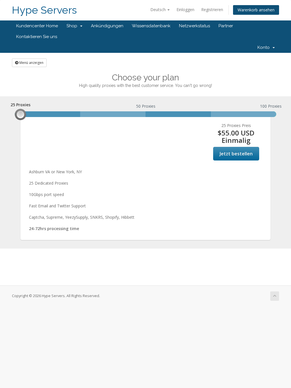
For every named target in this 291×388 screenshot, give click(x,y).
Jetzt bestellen (236, 154)
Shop (73, 25)
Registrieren (212, 9)
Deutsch (158, 9)
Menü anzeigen (30, 62)
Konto (264, 47)
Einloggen (185, 9)
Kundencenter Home (37, 25)
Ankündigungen (107, 25)
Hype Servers (44, 10)
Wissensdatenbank (151, 25)
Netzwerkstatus (194, 25)
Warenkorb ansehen (256, 9)
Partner (226, 25)
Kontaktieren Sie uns (36, 36)
